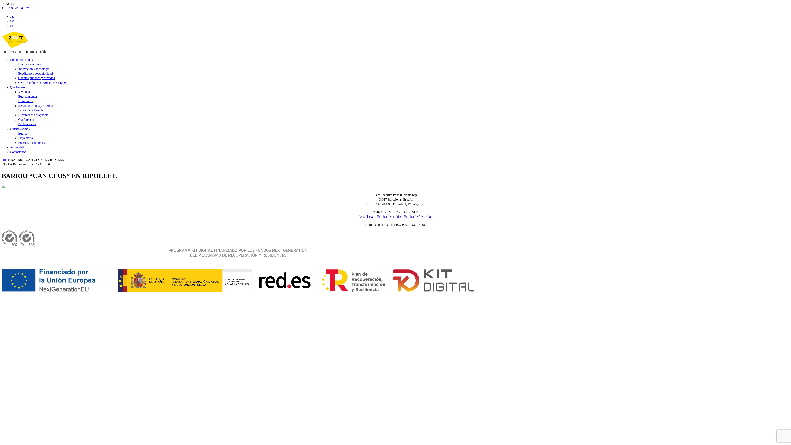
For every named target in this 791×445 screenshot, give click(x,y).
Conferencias (26, 119)
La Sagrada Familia (30, 110)
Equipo (23, 133)
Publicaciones (27, 124)
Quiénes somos (20, 129)
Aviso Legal (366, 216)
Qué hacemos (19, 87)
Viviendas (24, 92)
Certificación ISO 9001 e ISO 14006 (42, 82)
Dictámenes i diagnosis (33, 115)
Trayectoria (25, 138)
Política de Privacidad (418, 216)
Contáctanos (18, 152)
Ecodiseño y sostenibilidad (35, 73)
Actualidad (17, 147)
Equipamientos (27, 96)
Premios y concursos (31, 142)
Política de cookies (389, 216)
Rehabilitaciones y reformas (36, 106)
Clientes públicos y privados (36, 78)
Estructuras (25, 101)
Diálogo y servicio (30, 64)
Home (6, 160)
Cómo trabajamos (21, 59)
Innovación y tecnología (33, 69)
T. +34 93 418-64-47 (15, 8)
